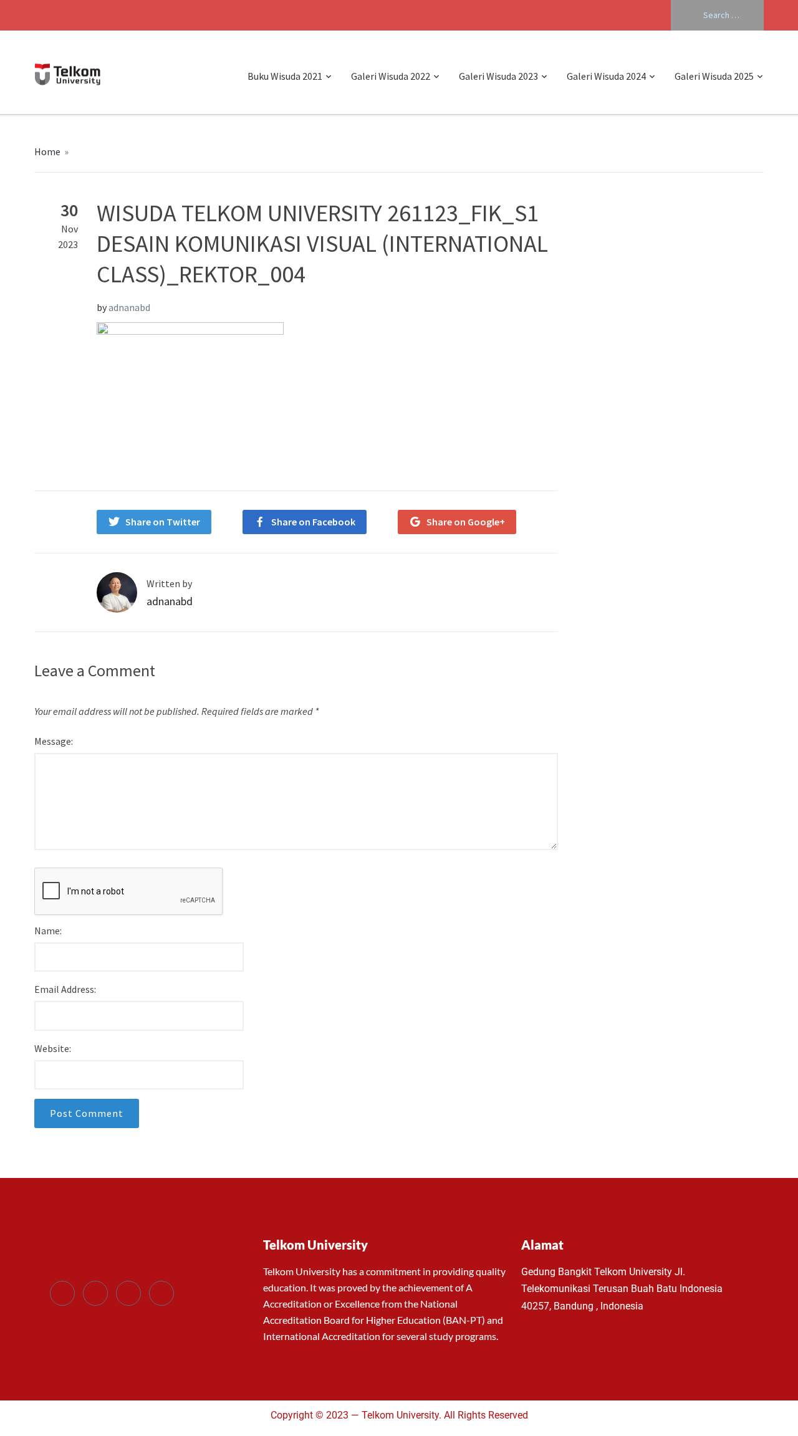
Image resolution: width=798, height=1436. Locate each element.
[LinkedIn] (128, 1293)
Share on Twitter (162, 521)
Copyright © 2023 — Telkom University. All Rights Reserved (399, 1415)
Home (47, 151)
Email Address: (65, 989)
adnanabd (129, 307)
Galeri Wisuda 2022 (390, 76)
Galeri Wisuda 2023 (498, 76)
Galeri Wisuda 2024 (606, 76)
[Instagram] (161, 1293)
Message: (53, 741)
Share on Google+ (465, 521)
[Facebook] (62, 1293)
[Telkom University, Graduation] (67, 72)
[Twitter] (95, 1293)
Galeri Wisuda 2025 (714, 76)
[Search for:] (717, 15)
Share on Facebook (313, 521)
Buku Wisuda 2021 (285, 76)
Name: (48, 930)
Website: (52, 1048)
